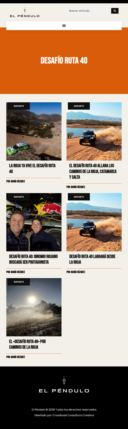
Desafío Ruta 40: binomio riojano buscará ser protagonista (33, 259)
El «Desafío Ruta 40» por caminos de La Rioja (27, 344)
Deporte (19, 106)
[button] (64, 25)
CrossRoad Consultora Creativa (73, 415)
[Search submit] (114, 11)
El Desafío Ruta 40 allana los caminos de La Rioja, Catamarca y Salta (92, 171)
